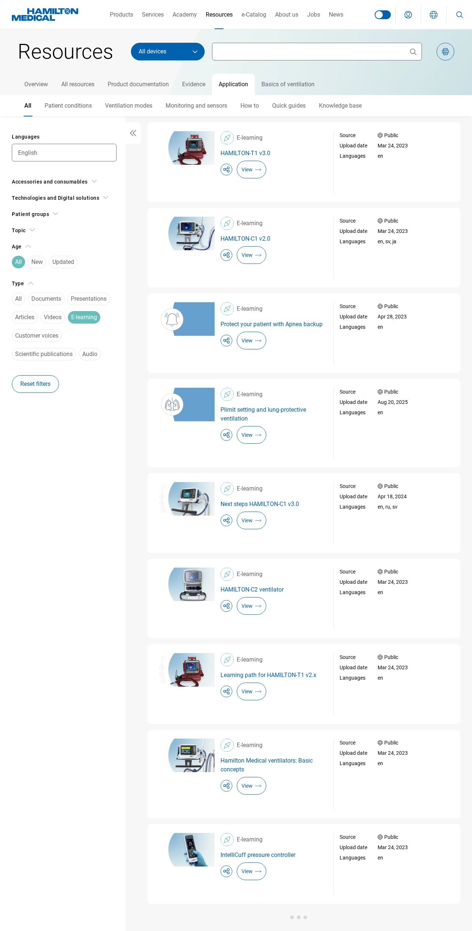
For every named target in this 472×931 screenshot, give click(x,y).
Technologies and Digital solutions (55, 198)
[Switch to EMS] (383, 15)
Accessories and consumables (50, 182)
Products (121, 14)
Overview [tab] (36, 84)
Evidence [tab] (193, 84)
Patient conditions (68, 105)
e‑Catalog (254, 14)
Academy (185, 14)
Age (17, 247)
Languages (26, 137)
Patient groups (30, 214)
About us (286, 14)
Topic (19, 230)
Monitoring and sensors (196, 105)
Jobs (313, 14)
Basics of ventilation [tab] (288, 84)
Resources (219, 14)
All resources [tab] (77, 84)
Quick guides (289, 105)
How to (249, 105)
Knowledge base (340, 105)
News (336, 14)
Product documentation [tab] (138, 84)
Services (153, 14)
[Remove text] (413, 51)
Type (18, 283)
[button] (408, 15)
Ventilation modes (128, 105)
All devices (152, 51)
